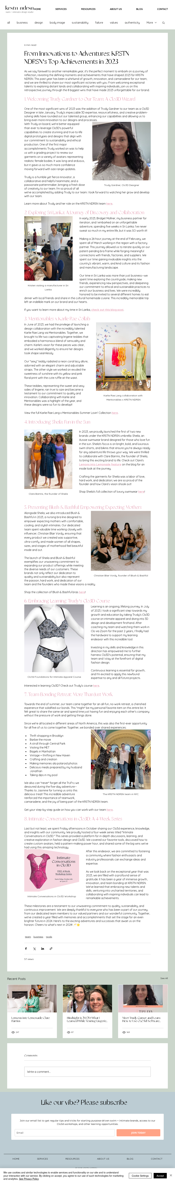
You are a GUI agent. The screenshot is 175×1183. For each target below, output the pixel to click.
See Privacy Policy (29, 1178)
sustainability (80, 22)
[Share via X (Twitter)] (34, 948)
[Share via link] (51, 948)
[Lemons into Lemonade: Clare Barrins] (32, 998)
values (114, 22)
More (150, 22)
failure (99, 22)
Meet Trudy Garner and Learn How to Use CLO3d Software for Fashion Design (141, 1020)
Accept (160, 1175)
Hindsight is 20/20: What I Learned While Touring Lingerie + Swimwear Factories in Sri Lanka (86, 1020)
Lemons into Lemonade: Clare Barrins (30, 1020)
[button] (163, 22)
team (28, 936)
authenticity (132, 22)
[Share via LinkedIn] (42, 948)
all (8, 22)
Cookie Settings (140, 1175)
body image (57, 22)
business (22, 22)
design (39, 22)
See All (164, 978)
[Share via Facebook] (26, 948)
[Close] (171, 1175)
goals (49, 936)
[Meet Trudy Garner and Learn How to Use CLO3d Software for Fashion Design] (143, 998)
